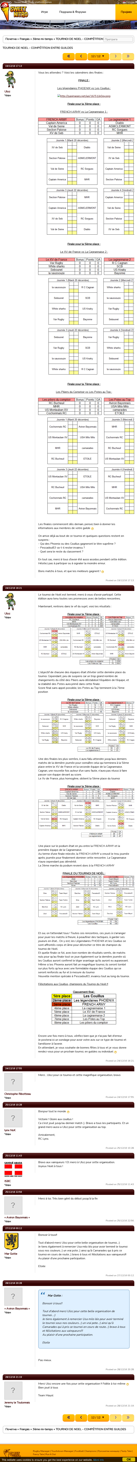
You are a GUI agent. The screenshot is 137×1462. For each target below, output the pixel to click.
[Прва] (69, 56)
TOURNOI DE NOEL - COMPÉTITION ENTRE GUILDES (91, 39)
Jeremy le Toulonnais (17, 1403)
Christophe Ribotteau (17, 1094)
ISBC (7, 1181)
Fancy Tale (38, 1454)
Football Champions (85, 1451)
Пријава (126, 12)
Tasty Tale (126, 1451)
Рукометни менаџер (109, 1451)
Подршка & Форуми (72, 12)
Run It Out (50, 1454)
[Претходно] (81, 56)
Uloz (7, 91)
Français (25, 39)
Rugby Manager (41, 1451)
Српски (130, 2)
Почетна (11, 39)
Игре (44, 12)
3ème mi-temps (43, 39)
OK (129, 1459)
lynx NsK (10, 1130)
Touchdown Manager (62, 1451)
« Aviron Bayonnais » (17, 1217)
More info (98, 1459)
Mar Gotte (10, 1254)
